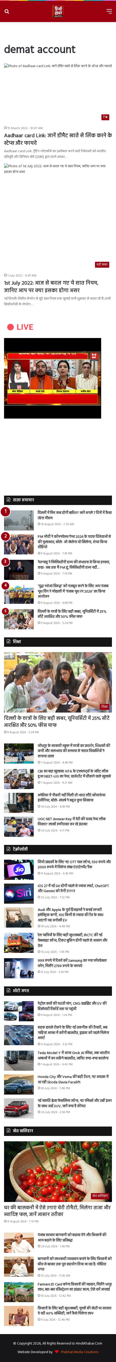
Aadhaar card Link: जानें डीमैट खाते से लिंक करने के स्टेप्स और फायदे (58, 140)
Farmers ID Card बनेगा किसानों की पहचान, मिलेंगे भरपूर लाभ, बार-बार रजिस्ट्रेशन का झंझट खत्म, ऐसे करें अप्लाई (75, 1287)
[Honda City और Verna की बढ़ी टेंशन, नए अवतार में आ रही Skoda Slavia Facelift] (19, 1084)
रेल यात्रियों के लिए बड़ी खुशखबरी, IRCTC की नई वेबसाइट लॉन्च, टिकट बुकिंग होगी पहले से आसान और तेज (72, 940)
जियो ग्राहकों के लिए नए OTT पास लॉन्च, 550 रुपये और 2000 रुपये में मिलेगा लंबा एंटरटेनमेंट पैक (74, 865)
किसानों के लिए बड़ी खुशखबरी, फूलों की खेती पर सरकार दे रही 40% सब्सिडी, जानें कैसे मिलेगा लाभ (74, 1311)
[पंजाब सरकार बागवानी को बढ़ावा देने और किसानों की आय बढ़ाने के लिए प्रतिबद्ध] (19, 1243)
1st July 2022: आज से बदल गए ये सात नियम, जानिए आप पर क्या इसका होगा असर (51, 287)
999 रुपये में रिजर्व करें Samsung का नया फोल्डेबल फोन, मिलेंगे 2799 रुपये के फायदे (72, 963)
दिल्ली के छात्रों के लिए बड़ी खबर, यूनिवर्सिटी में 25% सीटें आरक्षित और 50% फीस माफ (72, 614)
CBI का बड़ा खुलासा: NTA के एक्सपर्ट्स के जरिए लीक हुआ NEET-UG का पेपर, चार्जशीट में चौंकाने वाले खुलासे (74, 774)
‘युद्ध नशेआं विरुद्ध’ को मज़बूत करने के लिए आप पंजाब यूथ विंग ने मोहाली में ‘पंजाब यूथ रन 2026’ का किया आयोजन (73, 591)
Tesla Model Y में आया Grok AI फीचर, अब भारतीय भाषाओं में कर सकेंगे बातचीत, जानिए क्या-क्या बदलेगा (74, 1056)
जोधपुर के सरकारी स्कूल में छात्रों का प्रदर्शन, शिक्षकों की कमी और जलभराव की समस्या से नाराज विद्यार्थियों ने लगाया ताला (74, 751)
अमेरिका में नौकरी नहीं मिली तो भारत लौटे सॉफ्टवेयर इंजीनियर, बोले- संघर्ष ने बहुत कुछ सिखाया (71, 798)
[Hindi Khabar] (58, 11)
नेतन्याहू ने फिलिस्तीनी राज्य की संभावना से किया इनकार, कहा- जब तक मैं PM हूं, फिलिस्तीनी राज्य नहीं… (74, 565)
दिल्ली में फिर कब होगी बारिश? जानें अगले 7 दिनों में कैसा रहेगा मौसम (75, 515)
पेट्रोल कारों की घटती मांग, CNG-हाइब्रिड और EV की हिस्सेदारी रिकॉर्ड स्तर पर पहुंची (72, 1006)
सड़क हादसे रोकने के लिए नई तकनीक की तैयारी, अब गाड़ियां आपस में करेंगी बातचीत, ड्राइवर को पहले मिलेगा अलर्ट (73, 1033)
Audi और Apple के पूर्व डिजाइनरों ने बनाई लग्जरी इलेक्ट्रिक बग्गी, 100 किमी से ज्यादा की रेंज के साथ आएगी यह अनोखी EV (70, 915)
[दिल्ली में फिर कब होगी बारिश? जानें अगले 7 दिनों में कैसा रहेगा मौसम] (19, 520)
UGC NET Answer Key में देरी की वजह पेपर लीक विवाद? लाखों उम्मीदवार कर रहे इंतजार (72, 822)
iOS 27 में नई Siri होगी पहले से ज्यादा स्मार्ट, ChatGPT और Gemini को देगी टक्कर (73, 889)
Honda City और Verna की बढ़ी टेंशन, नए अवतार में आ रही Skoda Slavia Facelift (73, 1079)
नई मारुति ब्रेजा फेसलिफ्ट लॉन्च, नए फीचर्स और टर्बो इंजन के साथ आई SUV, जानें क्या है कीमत (75, 1103)
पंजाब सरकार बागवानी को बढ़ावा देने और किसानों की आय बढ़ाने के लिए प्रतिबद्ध (72, 1238)
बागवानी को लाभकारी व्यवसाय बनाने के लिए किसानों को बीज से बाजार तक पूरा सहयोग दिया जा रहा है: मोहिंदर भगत (75, 1264)
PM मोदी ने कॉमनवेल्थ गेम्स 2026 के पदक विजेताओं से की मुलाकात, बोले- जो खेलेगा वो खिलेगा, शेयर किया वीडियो (74, 542)
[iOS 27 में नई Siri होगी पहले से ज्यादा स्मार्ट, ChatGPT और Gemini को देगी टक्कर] (19, 894)
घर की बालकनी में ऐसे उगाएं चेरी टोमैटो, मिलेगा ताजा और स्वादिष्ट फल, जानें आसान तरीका (57, 1211)
